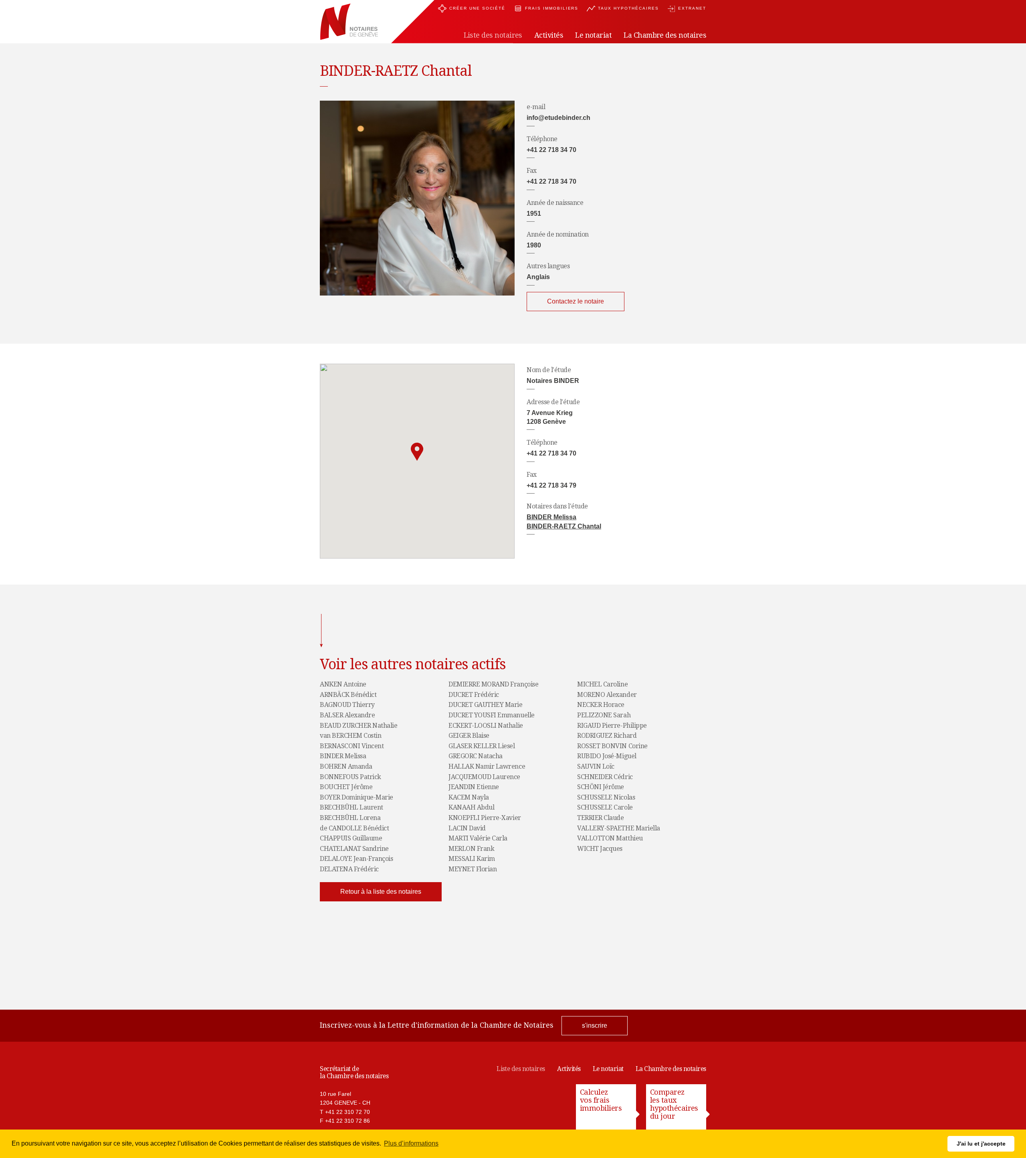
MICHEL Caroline (602, 684)
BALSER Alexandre (347, 715)
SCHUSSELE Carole (604, 808)
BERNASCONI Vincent (352, 746)
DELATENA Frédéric (349, 869)
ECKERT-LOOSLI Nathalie (485, 726)
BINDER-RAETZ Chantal (564, 526)
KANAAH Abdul (471, 808)
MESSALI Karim (471, 859)
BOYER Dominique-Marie (356, 798)
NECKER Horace (600, 705)
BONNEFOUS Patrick (350, 777)
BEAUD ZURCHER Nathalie (358, 726)
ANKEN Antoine (343, 684)
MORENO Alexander (606, 695)
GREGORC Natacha (475, 756)
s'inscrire (594, 1025)
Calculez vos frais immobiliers (601, 1100)
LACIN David (467, 828)
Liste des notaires (521, 1069)
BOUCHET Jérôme (346, 787)
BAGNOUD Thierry (347, 705)
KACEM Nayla (468, 798)
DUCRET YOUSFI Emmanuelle (491, 715)
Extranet (692, 8)
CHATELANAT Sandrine (354, 849)
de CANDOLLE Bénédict (354, 828)
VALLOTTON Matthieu (609, 838)
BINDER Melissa (551, 517)
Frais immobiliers (551, 8)
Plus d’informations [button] (411, 1143)
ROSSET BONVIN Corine (612, 746)
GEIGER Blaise (468, 736)
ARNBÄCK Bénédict (348, 695)
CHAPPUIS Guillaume (351, 838)
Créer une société (477, 8)
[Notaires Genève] (349, 22)
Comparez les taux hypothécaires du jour (674, 1104)
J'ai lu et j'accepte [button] (981, 1143)
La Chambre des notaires (671, 1069)
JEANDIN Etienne (473, 787)
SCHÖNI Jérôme (600, 787)
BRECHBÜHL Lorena (350, 818)
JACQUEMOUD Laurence (484, 777)
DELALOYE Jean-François (356, 859)
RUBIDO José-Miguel (606, 756)
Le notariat (608, 1069)
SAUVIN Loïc (595, 767)
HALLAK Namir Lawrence (486, 767)
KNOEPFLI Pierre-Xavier (484, 818)
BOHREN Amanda (346, 767)
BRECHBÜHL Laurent (351, 808)
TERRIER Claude (600, 818)
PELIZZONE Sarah (603, 715)
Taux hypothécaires (628, 8)
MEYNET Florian (472, 869)
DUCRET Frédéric (473, 695)
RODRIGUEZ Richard (606, 736)
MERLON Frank (471, 849)
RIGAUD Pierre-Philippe (611, 726)
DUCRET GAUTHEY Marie (485, 705)
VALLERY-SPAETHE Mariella (618, 828)
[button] (417, 452)
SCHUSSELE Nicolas (606, 798)
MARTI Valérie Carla (477, 838)
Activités (569, 1069)
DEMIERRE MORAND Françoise (493, 684)
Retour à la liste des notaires (380, 891)
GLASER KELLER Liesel (481, 746)
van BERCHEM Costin (350, 736)
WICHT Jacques (599, 849)
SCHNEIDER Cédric (604, 777)
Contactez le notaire (575, 301)
